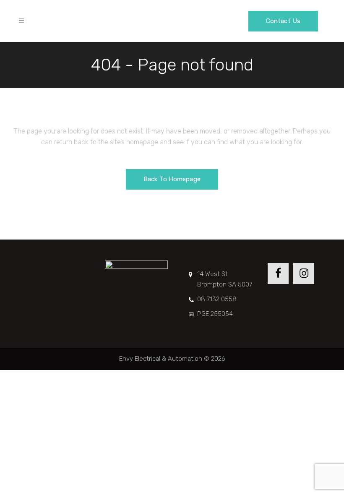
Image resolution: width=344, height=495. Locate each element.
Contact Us (283, 21)
